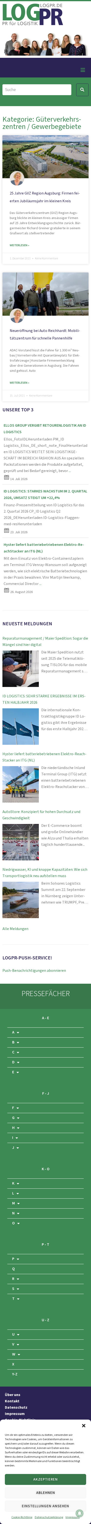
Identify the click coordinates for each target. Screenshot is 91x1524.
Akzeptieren (45, 1479)
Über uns (12, 1394)
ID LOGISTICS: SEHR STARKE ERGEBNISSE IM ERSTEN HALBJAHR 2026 (44, 699)
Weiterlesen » (19, 245)
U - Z (45, 1320)
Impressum (73, 1517)
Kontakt (12, 1401)
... (70, 471)
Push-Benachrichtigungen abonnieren (34, 970)
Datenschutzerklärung (49, 1517)
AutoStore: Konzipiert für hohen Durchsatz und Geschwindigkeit (41, 815)
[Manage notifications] (79, 1513)
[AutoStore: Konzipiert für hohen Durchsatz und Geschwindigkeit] (20, 842)
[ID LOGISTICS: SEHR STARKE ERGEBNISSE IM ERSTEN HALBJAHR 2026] (20, 726)
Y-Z (14, 1374)
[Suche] (36, 89)
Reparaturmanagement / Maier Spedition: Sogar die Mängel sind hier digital (45, 641)
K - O (46, 1169)
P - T (45, 1244)
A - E (45, 1018)
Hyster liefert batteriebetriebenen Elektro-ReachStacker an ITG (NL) (44, 757)
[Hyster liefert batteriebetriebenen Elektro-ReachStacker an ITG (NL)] (20, 784)
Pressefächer (46, 994)
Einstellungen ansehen (45, 1506)
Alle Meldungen (15, 928)
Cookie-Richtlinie (21, 1517)
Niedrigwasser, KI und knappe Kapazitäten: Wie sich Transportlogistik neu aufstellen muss (44, 873)
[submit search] (82, 90)
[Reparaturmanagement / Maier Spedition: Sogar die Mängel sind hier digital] (20, 669)
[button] (83, 1425)
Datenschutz (16, 1407)
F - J (45, 1093)
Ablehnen (45, 1492)
